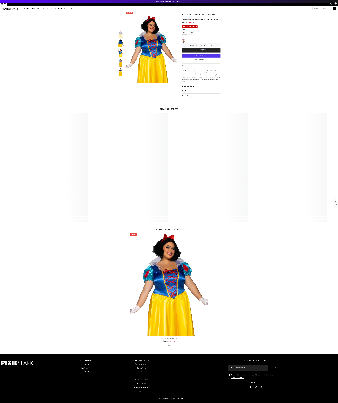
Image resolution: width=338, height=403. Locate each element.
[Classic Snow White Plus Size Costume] (169, 284)
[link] (49, 218)
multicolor (169, 345)
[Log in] (331, 4)
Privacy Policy (265, 375)
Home (183, 14)
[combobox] (322, 8)
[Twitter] (261, 387)
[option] (151, 49)
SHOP (3, 4)
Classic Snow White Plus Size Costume (169, 338)
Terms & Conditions (237, 377)
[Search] (324, 8)
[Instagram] (250, 387)
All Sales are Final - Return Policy (201, 45)
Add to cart (201, 50)
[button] (127, 49)
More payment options (201, 59)
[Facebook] (245, 387)
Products (189, 14)
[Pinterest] (256, 387)
